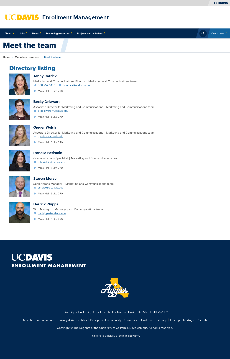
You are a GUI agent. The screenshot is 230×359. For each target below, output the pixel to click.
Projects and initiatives (90, 33)
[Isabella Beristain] (19, 160)
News (35, 33)
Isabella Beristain (47, 152)
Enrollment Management (75, 17)
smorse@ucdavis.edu (51, 187)
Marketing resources (58, 33)
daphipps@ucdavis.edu (52, 213)
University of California (138, 320)
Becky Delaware (47, 101)
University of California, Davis (80, 312)
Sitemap (161, 320)
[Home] (22, 17)
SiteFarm (133, 335)
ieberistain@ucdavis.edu (52, 162)
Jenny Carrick (45, 76)
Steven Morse (44, 178)
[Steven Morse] (19, 186)
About (8, 33)
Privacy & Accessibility (73, 320)
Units (22, 33)
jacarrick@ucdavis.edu (76, 85)
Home (6, 57)
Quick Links (217, 33)
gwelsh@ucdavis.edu (50, 136)
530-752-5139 (46, 85)
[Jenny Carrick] (19, 83)
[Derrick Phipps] (19, 212)
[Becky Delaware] (19, 109)
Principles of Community (105, 320)
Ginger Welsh (44, 127)
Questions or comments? (39, 320)
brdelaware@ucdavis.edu (53, 111)
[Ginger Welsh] (19, 135)
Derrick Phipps (45, 204)
